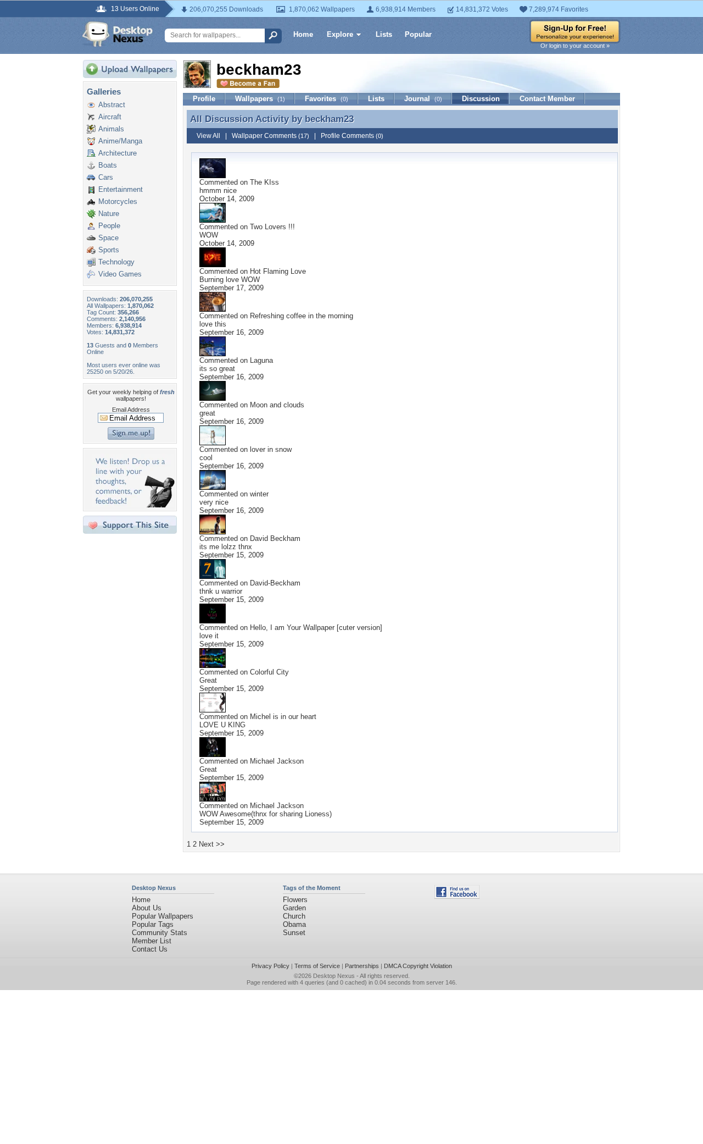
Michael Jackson (277, 761)
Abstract (111, 105)
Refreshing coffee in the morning (301, 316)
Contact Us (150, 949)
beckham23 (329, 118)
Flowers (295, 900)
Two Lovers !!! (272, 227)
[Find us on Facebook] (456, 896)
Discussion (481, 99)
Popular (418, 34)
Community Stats (159, 933)
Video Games (120, 274)
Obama (294, 924)
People (109, 226)
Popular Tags (153, 924)
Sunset (294, 933)
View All (208, 136)
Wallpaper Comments (270, 136)
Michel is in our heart (283, 716)
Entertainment (120, 189)
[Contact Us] (133, 505)
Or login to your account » (575, 45)
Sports (108, 250)
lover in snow (271, 449)
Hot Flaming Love (278, 271)
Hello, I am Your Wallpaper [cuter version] (316, 627)
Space (108, 238)
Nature (108, 213)
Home (303, 34)
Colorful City (269, 672)
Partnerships (362, 966)
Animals (111, 129)
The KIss (264, 182)
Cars (105, 177)
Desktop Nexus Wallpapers (117, 34)
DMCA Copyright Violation (418, 966)
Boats (107, 165)
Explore (340, 34)
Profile (204, 99)
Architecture (117, 153)
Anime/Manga (120, 141)
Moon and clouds (277, 405)
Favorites (326, 99)
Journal (423, 99)
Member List (151, 941)
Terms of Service (317, 966)
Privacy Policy (270, 966)
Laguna (261, 360)
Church (294, 916)
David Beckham (275, 538)
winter (259, 494)
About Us (146, 908)
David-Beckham (275, 583)
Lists (384, 34)
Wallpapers (260, 99)
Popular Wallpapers (162, 916)
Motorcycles (117, 201)
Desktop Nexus (334, 975)
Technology (116, 262)
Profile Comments (352, 136)
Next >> (212, 844)
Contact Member (547, 99)
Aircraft (109, 117)
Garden (294, 908)
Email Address (131, 409)
